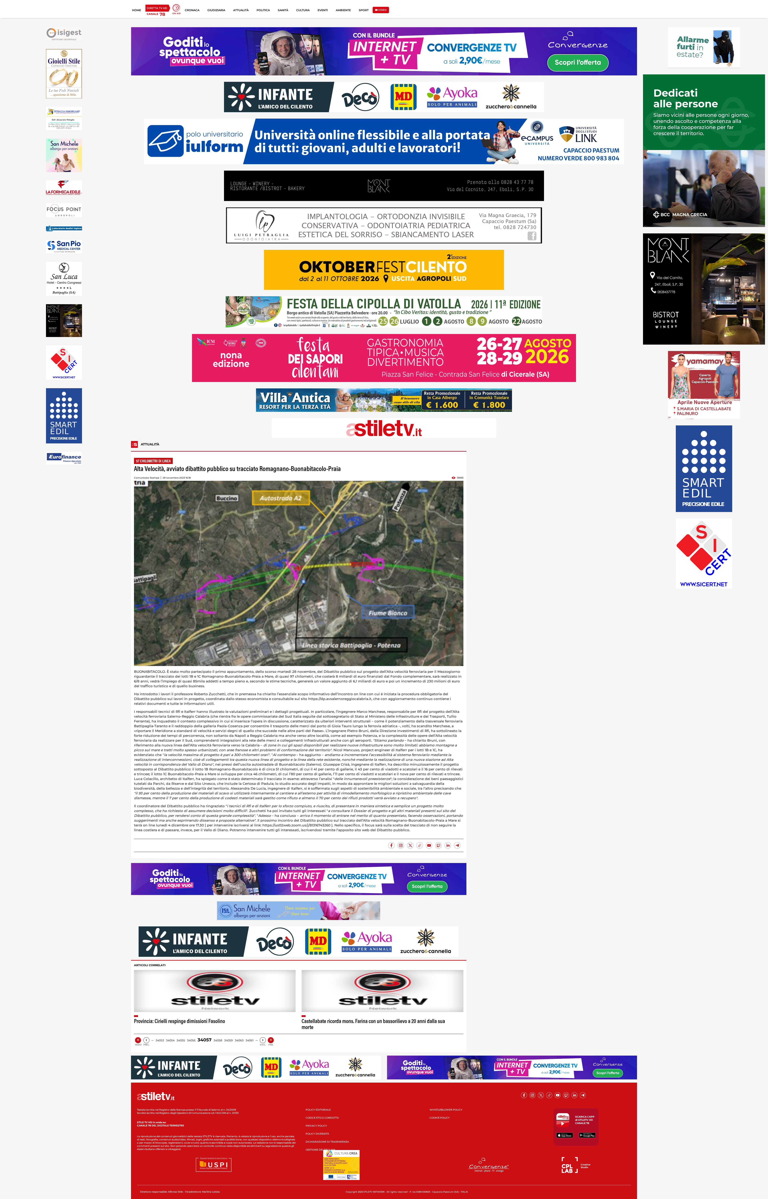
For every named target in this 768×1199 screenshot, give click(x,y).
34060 (239, 1040)
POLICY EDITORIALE (318, 1109)
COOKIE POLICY (440, 1117)
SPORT (364, 10)
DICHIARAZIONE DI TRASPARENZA (327, 1141)
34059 (228, 1040)
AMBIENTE (343, 10)
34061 (250, 1040)
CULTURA (303, 10)
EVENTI (323, 10)
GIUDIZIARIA (216, 10)
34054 (170, 1040)
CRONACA (192, 10)
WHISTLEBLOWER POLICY (446, 1109)
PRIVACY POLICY (316, 1125)
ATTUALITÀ (241, 10)
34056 (191, 1040)
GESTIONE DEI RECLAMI (320, 1149)
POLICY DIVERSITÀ (317, 1133)
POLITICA (263, 10)
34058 (218, 1040)
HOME (136, 10)
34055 (181, 1040)
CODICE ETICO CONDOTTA (322, 1117)
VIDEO (382, 9)
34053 (160, 1040)
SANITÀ (283, 10)
